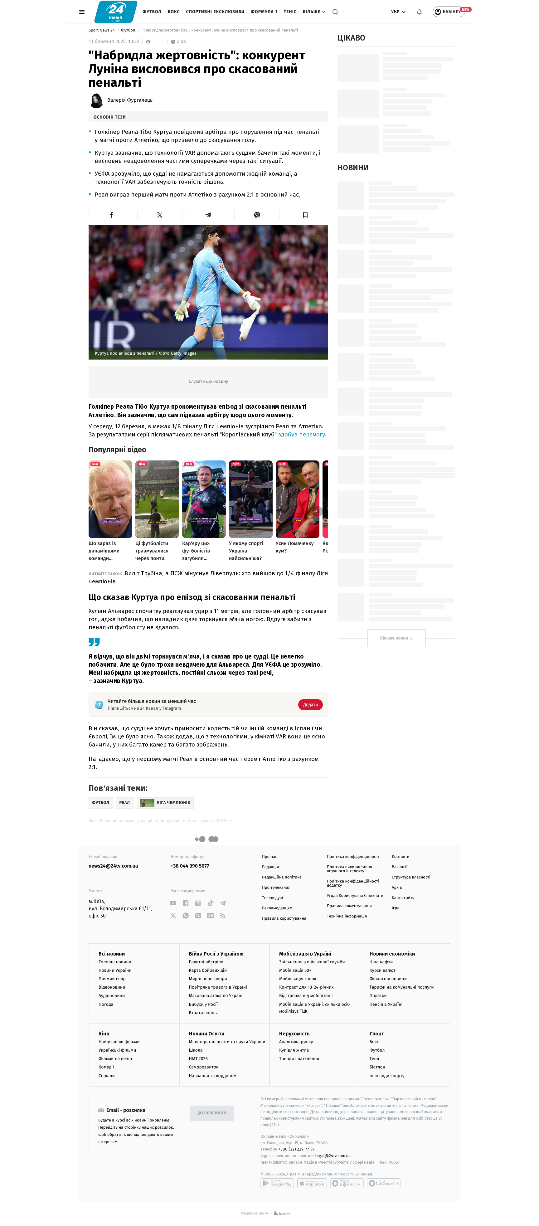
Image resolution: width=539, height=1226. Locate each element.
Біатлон (378, 1067)
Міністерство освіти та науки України (227, 1041)
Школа (196, 1050)
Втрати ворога (204, 1012)
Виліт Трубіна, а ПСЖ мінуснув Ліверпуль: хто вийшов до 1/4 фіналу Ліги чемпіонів (208, 577)
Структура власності (411, 877)
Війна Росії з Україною (216, 954)
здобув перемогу (301, 434)
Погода (106, 1004)
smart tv (347, 1183)
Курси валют (383, 970)
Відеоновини (112, 987)
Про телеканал (276, 888)
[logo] (116, 12)
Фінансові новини (388, 978)
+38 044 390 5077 (190, 866)
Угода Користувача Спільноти (355, 896)
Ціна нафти (381, 962)
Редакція (270, 867)
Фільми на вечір (115, 1058)
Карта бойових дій (208, 970)
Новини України (115, 970)
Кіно (104, 1034)
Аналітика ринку (296, 1041)
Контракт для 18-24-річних (306, 987)
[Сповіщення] (419, 11)
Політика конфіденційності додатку (353, 883)
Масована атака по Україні (216, 995)
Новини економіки (392, 954)
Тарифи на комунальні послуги (402, 987)
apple (312, 1183)
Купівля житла (294, 1050)
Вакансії (399, 867)
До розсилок (211, 1113)
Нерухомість (294, 1034)
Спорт (377, 1034)
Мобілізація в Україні (305, 954)
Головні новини (115, 962)
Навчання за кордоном (212, 1075)
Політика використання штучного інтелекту (349, 869)
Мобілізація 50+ (295, 970)
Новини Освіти (206, 1034)
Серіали (107, 1075)
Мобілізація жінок (297, 978)
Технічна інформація (347, 916)
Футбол (152, 11)
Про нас (269, 857)
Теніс (290, 11)
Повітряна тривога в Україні (218, 987)
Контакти (400, 857)
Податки (378, 995)
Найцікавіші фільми (119, 1041)
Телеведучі (272, 898)
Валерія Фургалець (130, 100)
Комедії (106, 1067)
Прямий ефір (112, 978)
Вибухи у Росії (203, 1004)
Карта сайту (403, 898)
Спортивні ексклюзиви (215, 11)
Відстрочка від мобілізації (306, 995)
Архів (397, 888)
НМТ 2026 (198, 1058)
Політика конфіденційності (353, 857)
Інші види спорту (387, 1075)
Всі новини (112, 954)
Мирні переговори (208, 978)
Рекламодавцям (277, 908)
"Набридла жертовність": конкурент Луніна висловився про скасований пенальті (220, 30)
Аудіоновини (112, 995)
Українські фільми (117, 1050)
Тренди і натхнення (299, 1058)
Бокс (174, 11)
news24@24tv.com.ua (113, 866)
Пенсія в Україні (386, 1004)
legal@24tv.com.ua (333, 1155)
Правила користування (284, 919)
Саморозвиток (204, 1067)
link (173, 903)
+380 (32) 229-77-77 (296, 1149)
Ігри (396, 908)
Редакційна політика (282, 877)
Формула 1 (264, 11)
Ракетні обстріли (206, 962)
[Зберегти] (305, 215)
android (277, 1183)
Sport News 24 (102, 30)
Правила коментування (349, 906)
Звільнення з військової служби (312, 962)
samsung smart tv (384, 1183)
